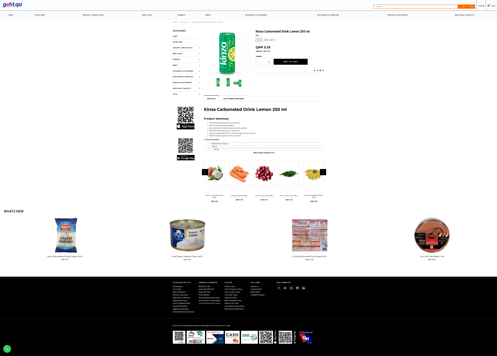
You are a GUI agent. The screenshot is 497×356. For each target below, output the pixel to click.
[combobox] (424, 6)
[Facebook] (317, 70)
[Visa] (196, 337)
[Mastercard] (215, 337)
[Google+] (323, 70)
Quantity (259, 56)
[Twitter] (320, 70)
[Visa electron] (249, 337)
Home (175, 22)
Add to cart (65, 238)
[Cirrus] (306, 337)
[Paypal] (179, 337)
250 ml (258, 40)
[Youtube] (291, 288)
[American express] (232, 337)
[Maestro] (268, 337)
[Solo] (288, 337)
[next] (490, 240)
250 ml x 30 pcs (269, 40)
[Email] (315, 70)
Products (184, 22)
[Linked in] (303, 288)
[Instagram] (297, 288)
